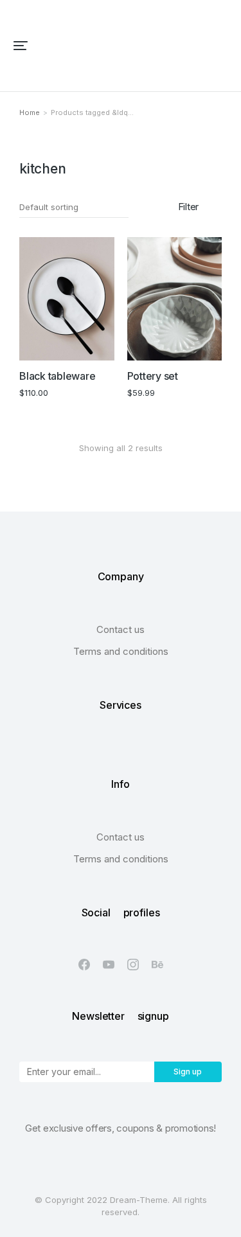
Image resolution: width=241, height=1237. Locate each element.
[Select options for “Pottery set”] (205, 344)
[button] (20, 45)
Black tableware (57, 375)
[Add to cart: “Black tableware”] (98, 344)
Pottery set (152, 375)
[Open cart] (222, 45)
